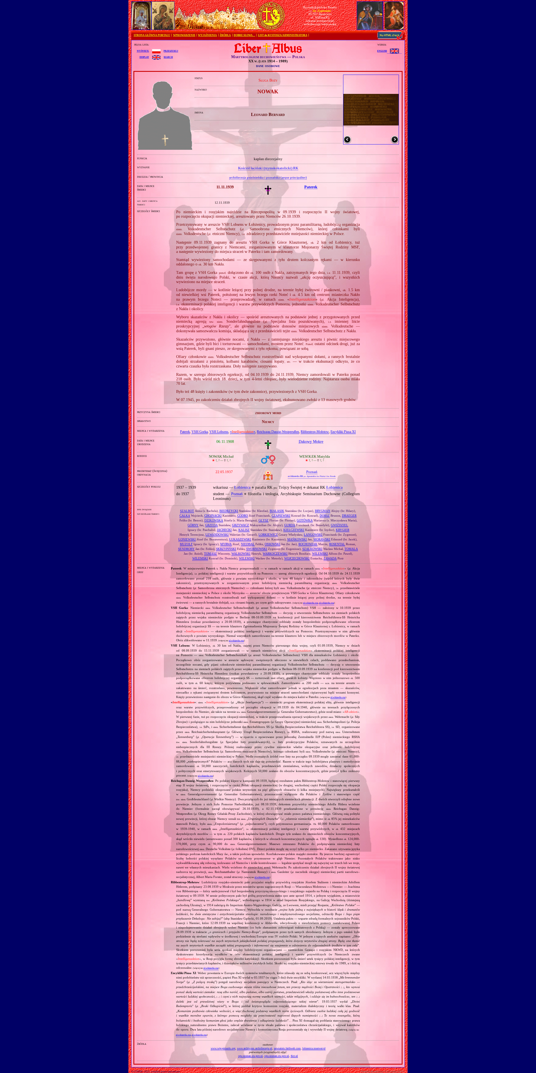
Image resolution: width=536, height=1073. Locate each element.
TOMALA (351, 548)
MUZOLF (186, 544)
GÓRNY (193, 525)
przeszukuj (171, 50)
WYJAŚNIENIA (207, 35)
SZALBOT (187, 510)
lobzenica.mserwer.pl (314, 1048)
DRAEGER (349, 515)
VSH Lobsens (218, 432)
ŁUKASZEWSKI (240, 539)
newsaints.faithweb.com (287, 1048)
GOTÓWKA (305, 520)
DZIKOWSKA (213, 520)
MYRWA (226, 544)
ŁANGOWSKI (313, 534)
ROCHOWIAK (307, 544)
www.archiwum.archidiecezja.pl (254, 1048)
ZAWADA (330, 558)
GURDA (289, 525)
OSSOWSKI (272, 544)
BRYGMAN (322, 510)
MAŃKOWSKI (297, 539)
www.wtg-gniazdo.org (223, 1048)
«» (242, 432)
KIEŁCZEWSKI (293, 529)
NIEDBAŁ (248, 544)
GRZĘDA (211, 525)
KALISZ (244, 529)
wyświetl (143, 50)
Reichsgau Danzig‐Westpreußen (278, 432)
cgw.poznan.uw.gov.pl (250, 1055)
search (168, 56)
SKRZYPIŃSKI (226, 548)
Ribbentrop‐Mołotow (315, 432)
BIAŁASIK (277, 510)
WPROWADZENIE (184, 35)
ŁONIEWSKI (187, 539)
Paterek (185, 432)
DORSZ (325, 515)
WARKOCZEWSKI (275, 553)
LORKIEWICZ (268, 534)
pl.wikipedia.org (310, 603)
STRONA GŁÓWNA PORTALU (152, 35)
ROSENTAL (337, 544)
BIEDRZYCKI (228, 510)
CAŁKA (185, 515)
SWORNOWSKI (256, 548)
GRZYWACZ (240, 525)
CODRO (242, 515)
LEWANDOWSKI (217, 534)
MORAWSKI (322, 539)
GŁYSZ (264, 520)
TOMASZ (210, 553)
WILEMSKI (320, 553)
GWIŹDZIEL (339, 525)
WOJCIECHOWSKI (297, 558)
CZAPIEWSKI (281, 515)
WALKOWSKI (240, 553)
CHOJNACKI (213, 515)
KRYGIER (342, 529)
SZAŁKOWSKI (312, 548)
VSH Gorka (200, 432)
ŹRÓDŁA (225, 35)
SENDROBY (186, 548)
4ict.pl (294, 1055)
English (382, 50)
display (144, 56)
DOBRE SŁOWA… (244, 35)
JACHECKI (224, 529)
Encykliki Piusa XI (343, 432)
